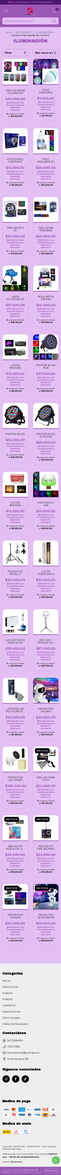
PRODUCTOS (10, 987)
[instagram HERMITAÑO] (6, 1079)
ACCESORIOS (24, 32)
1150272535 (13, 1046)
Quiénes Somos (11, 1011)
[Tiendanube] (12, 1162)
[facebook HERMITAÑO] (15, 1079)
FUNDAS (7, 999)
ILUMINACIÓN (43, 32)
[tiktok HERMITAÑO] (25, 1079)
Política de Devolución (15, 1024)
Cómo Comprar (11, 1017)
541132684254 (15, 1040)
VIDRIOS (7, 993)
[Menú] (6, 11)
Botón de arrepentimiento (24, 1157)
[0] (54, 11)
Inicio (9, 32)
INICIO (6, 980)
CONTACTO (9, 1005)
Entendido (51, 1171)
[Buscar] (54, 21)
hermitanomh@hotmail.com (23, 1052)
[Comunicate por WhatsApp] (55, 1160)
